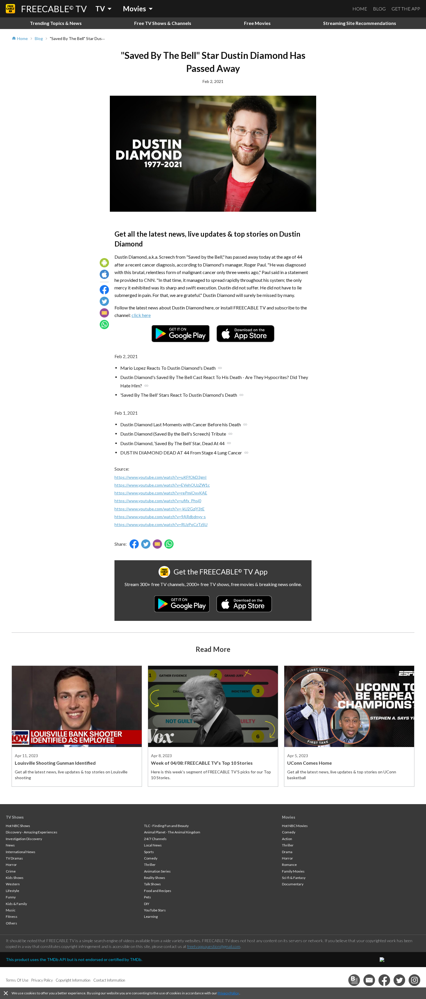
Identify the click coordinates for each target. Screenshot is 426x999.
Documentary (292, 884)
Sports (149, 852)
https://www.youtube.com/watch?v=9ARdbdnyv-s (160, 516)
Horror (11, 864)
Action (287, 839)
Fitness (11, 916)
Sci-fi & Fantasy (293, 877)
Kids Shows (14, 877)
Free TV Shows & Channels (162, 23)
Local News (153, 845)
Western (13, 884)
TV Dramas (14, 858)
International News (20, 852)
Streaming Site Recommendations (359, 23)
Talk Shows (152, 884)
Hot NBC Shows (18, 826)
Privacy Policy (228, 993)
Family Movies (293, 871)
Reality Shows (154, 877)
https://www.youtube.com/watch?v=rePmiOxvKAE (160, 492)
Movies (288, 817)
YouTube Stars (155, 910)
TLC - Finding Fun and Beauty (166, 826)
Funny (11, 897)
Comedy (150, 858)
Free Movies (257, 23)
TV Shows (15, 817)
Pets (147, 897)
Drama (287, 852)
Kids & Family (16, 904)
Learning (151, 916)
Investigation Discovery (24, 839)
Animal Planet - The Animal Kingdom (172, 832)
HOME (359, 8)
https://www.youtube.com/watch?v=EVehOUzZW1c (162, 485)
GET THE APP (406, 8)
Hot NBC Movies (295, 826)
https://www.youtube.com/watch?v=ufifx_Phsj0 (157, 500)
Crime (11, 871)
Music (10, 910)
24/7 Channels (155, 839)
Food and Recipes (157, 891)
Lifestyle (12, 891)
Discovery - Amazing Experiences (31, 832)
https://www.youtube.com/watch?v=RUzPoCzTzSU (160, 524)
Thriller (150, 864)
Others (11, 923)
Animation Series (157, 871)
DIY (146, 904)
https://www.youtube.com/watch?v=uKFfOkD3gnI (160, 477)
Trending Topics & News (56, 23)
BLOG (379, 8)
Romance (289, 864)
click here (141, 315)
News (10, 845)
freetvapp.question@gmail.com (213, 946)
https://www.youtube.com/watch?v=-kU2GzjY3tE (159, 508)
